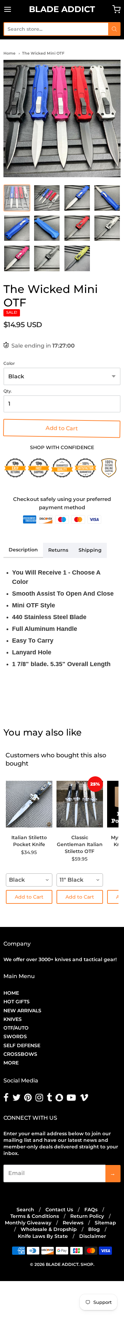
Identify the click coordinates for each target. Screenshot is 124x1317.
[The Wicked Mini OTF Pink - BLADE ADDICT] (16, 258)
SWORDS (15, 1036)
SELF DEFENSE (21, 1045)
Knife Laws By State (43, 1236)
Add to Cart (62, 428)
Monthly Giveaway (28, 1223)
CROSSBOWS (20, 1054)
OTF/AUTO (16, 1028)
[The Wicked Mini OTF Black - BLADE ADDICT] (46, 258)
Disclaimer (92, 1236)
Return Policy (87, 1216)
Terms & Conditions (34, 1216)
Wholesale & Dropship (49, 1229)
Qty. (7, 391)
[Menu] (15, 9)
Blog (94, 1229)
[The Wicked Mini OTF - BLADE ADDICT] (62, 118)
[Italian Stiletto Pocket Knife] (29, 804)
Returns (58, 550)
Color (9, 363)
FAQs (90, 1209)
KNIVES (12, 1019)
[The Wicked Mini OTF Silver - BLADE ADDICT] (107, 228)
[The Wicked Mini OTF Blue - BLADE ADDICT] (77, 197)
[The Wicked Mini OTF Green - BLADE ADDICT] (77, 258)
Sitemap (105, 1223)
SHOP (87, 1264)
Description (23, 550)
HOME (11, 993)
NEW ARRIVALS (22, 1010)
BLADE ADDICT (62, 9)
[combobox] (55, 29)
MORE (11, 1063)
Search (25, 1209)
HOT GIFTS (16, 1001)
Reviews (73, 1223)
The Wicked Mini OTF (43, 53)
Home (9, 53)
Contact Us (59, 1209)
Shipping (90, 550)
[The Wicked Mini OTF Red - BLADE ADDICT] (77, 228)
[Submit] (114, 29)
